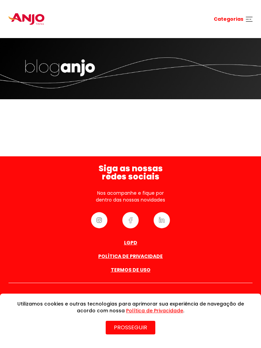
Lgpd (130, 242)
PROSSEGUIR (130, 327)
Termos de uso (131, 269)
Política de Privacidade (130, 256)
